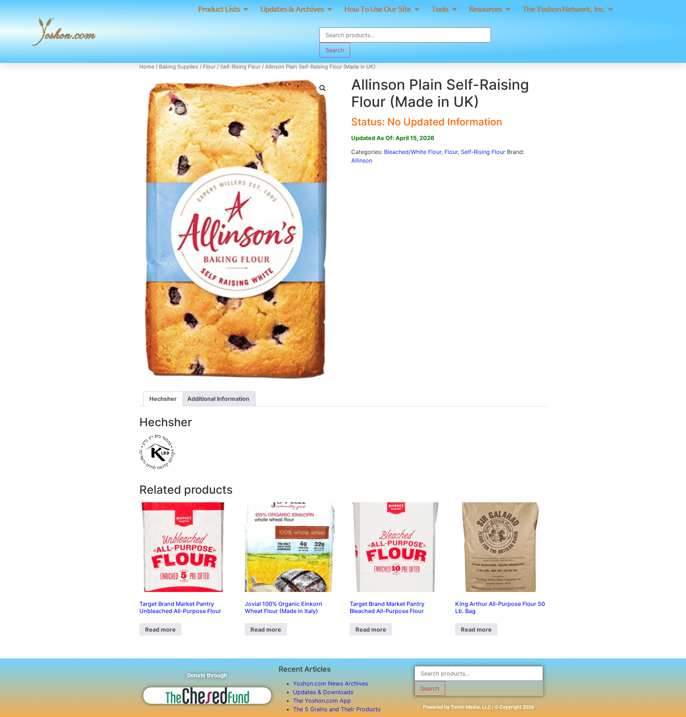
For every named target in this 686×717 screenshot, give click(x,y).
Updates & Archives (292, 9)
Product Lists (219, 9)
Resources (485, 9)
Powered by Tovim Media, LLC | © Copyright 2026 (478, 707)
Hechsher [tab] (163, 398)
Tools (439, 9)
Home (146, 67)
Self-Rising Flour (240, 67)
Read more (160, 629)
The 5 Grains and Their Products (337, 709)
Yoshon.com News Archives (330, 683)
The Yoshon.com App (322, 700)
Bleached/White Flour (412, 151)
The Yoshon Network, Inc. (563, 9)
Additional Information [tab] (218, 398)
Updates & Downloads (323, 692)
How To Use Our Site (377, 9)
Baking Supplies (178, 67)
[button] (322, 88)
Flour (209, 67)
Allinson (361, 160)
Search (334, 50)
